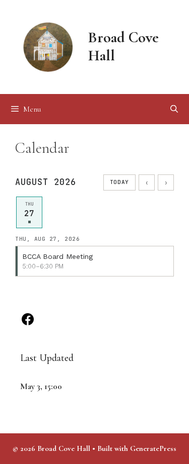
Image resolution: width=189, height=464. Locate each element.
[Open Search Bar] (174, 109)
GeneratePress (153, 448)
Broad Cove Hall (123, 46)
